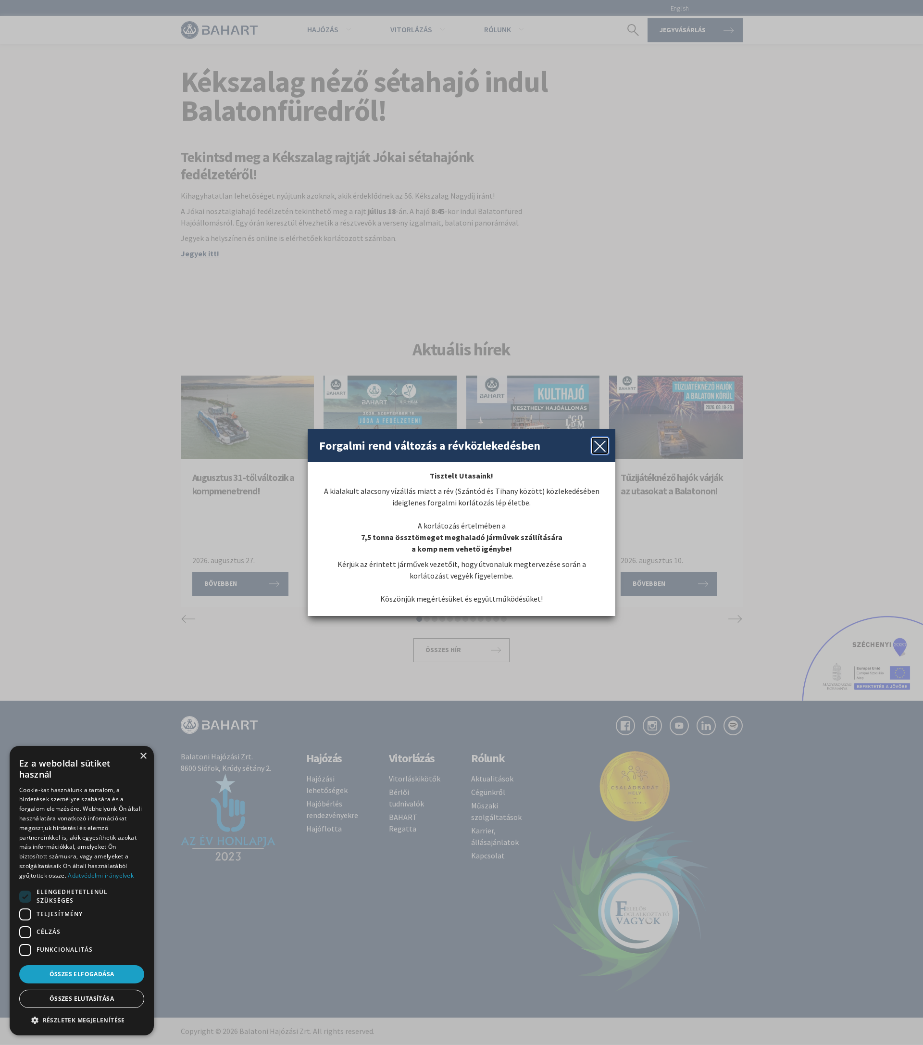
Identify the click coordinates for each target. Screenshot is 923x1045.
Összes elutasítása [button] (82, 999)
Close (600, 445)
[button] (81, 1020)
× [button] (143, 756)
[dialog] (82, 890)
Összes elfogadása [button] (82, 974)
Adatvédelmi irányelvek (101, 875)
